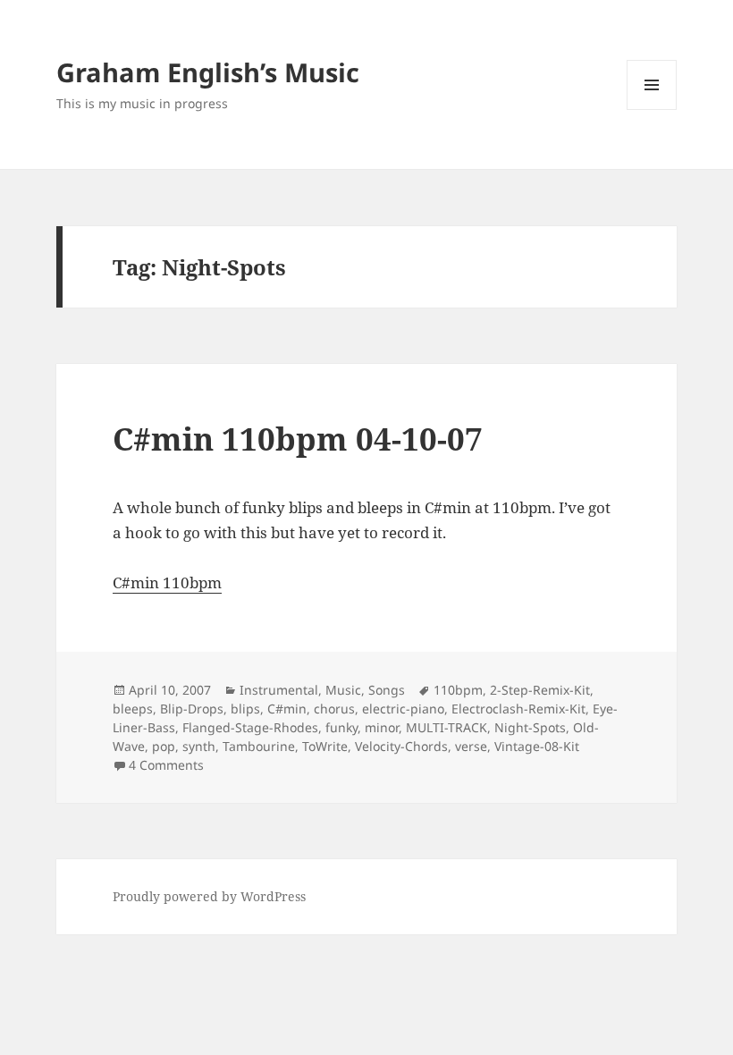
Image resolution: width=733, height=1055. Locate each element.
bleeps (133, 708)
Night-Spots (530, 727)
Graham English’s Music (207, 72)
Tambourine (259, 746)
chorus (334, 708)
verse (471, 746)
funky (341, 727)
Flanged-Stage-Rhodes (250, 727)
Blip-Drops (191, 708)
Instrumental (279, 689)
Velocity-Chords (401, 746)
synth (198, 746)
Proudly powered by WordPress (209, 896)
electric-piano (403, 708)
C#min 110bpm (167, 582)
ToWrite (325, 746)
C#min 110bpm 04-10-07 (298, 439)
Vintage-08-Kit (536, 746)
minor (382, 727)
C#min (287, 708)
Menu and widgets (652, 109)
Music (343, 689)
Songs (386, 689)
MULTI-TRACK (446, 727)
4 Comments (166, 764)
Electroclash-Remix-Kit (518, 708)
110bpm (458, 689)
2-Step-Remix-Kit (540, 689)
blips (245, 708)
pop (163, 746)
